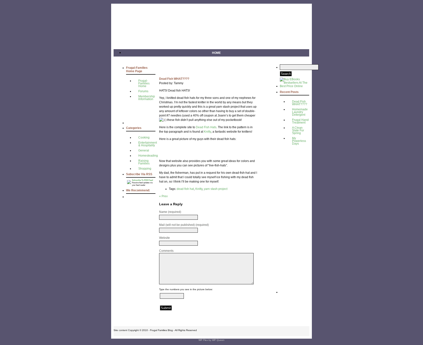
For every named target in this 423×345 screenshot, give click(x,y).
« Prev (163, 196)
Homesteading (148, 155)
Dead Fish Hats (206, 127)
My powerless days (299, 141)
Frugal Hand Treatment (300, 121)
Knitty (207, 131)
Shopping (144, 168)
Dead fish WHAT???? (299, 103)
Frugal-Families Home (144, 83)
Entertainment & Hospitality (147, 144)
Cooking (144, 137)
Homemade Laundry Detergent (300, 112)
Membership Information (146, 98)
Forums (143, 91)
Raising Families (144, 162)
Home (216, 53)
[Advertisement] (140, 113)
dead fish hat (185, 189)
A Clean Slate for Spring (298, 130)
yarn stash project (215, 189)
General (143, 150)
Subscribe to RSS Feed (142, 180)
